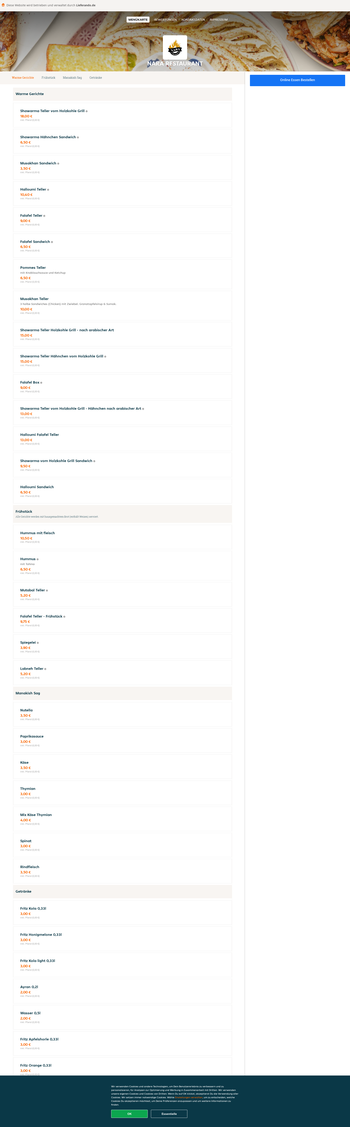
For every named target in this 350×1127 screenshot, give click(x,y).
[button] (230, 77)
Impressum (219, 19)
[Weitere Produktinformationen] (87, 111)
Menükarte (138, 19)
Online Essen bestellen (297, 80)
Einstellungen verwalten (189, 1097)
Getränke (96, 77)
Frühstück (48, 77)
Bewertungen (165, 19)
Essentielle (169, 1113)
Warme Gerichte (23, 77)
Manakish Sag (72, 77)
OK (129, 1113)
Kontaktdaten (193, 19)
